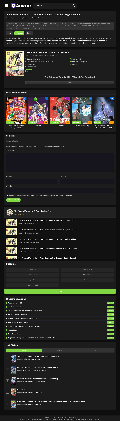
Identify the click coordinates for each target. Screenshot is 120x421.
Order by (32, 285)
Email (63, 177)
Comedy (31, 359)
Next (29, 33)
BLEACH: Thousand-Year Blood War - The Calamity (37, 379)
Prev (10, 33)
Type (32, 280)
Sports (28, 71)
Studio (32, 275)
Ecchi (38, 370)
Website (9, 186)
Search (60, 291)
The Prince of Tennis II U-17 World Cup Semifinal (32, 211)
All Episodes (19, 33)
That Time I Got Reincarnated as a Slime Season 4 (38, 356)
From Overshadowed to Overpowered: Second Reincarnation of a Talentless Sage (51, 401)
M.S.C (79, 59)
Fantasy (37, 359)
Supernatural (40, 381)
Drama (33, 370)
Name (9, 177)
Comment (10, 151)
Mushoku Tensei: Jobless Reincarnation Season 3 (37, 367)
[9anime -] (20, 8)
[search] (73, 6)
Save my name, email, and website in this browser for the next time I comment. (41, 195)
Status (86, 275)
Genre (32, 270)
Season (86, 270)
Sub (86, 280)
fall (34, 64)
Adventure (26, 370)
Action (25, 359)
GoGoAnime (17, 18)
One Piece (21, 390)
